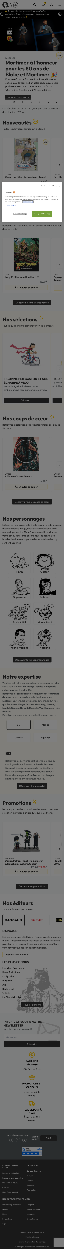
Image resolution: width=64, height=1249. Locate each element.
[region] (32, 202)
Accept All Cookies (42, 214)
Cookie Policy (28, 202)
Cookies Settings (20, 214)
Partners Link (11, 206)
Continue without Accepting (50, 186)
